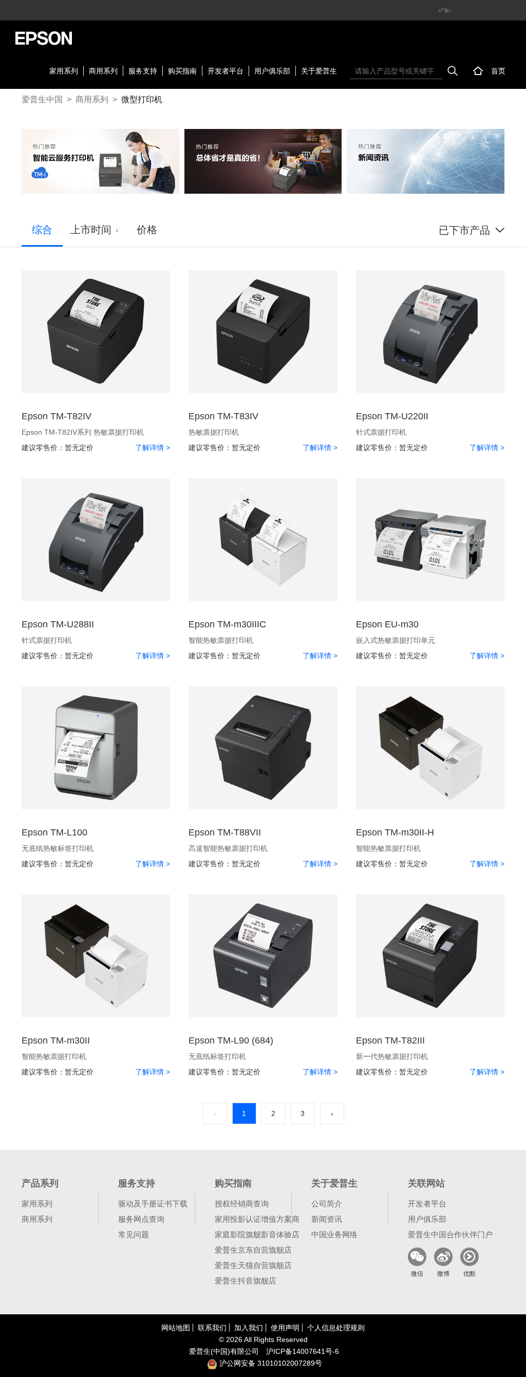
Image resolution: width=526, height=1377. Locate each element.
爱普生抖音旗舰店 (245, 1280)
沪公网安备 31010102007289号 (269, 1363)
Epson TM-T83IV (223, 416)
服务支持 (142, 71)
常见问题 (133, 1234)
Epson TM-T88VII (225, 832)
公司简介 (326, 1203)
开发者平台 (225, 71)
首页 (498, 71)
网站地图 (175, 1328)
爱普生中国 (42, 99)
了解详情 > (152, 447)
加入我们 (248, 1328)
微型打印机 (141, 99)
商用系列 (103, 71)
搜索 (452, 71)
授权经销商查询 (242, 1203)
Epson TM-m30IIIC (227, 624)
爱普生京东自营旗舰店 (253, 1249)
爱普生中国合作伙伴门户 (450, 1234)
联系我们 (212, 1328)
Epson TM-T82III (390, 1040)
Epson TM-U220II (392, 416)
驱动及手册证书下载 (152, 1203)
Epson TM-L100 (54, 832)
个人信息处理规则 (336, 1328)
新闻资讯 (326, 1219)
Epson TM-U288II (58, 624)
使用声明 (285, 1328)
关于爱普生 (319, 71)
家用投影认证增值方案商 (257, 1219)
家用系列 (63, 71)
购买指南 (182, 71)
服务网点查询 (141, 1219)
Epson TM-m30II (56, 1040)
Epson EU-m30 (387, 624)
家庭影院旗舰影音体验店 (257, 1234)
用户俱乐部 (272, 71)
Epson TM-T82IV (56, 416)
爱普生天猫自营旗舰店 (253, 1265)
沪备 (302, 1351)
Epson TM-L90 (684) (231, 1040)
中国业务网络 (334, 1234)
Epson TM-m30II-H (395, 832)
